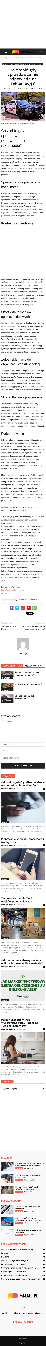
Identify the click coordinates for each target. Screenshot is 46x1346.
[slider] (8, 599)
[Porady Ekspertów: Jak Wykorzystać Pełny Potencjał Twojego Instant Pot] (23, 1048)
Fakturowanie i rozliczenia (13, 1264)
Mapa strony (23, 1339)
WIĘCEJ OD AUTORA (33, 666)
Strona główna (6, 58)
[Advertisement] (23, 24)
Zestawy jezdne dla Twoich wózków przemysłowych (18, 900)
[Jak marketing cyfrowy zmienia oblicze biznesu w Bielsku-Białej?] (23, 985)
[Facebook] (23, 1329)
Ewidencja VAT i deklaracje (13, 1271)
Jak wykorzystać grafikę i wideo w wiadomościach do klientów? (23, 784)
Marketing (5, 822)
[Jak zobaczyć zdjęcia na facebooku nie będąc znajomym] (7, 1221)
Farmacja (5, 1253)
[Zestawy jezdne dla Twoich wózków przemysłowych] (23, 923)
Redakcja (12, 89)
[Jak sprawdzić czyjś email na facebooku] (7, 1209)
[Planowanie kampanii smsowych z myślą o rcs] (23, 864)
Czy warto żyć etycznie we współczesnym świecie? (34, 627)
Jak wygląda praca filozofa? (8, 627)
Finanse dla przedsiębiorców (14, 1275)
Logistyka (5, 938)
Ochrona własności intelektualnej (17, 1249)
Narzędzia (5, 1063)
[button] (42, 52)
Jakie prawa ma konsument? (28, 684)
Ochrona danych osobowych (11, 64)
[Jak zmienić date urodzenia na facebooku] (7, 1233)
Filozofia (5, 1257)
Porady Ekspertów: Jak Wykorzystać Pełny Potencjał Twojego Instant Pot (19, 1022)
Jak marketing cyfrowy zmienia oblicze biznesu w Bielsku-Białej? (22, 962)
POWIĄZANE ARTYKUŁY (12, 666)
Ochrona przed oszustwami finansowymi (20, 1279)
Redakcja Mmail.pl (8, 788)
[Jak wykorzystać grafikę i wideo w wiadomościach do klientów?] (23, 807)
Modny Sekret (7, 593)
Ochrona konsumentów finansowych (31, 64)
